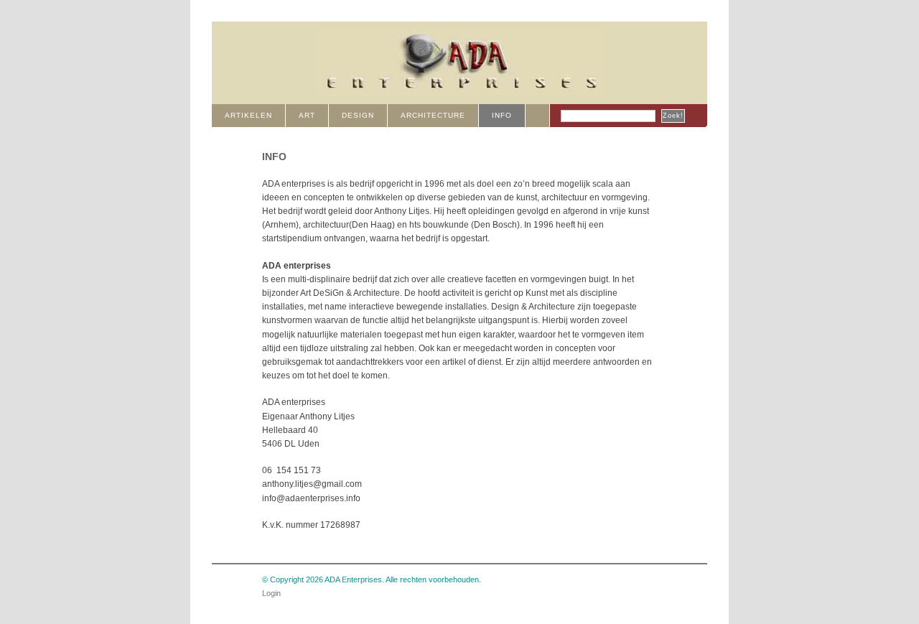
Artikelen (248, 115)
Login (271, 593)
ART (307, 115)
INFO (502, 115)
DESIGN (358, 115)
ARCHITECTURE (433, 115)
